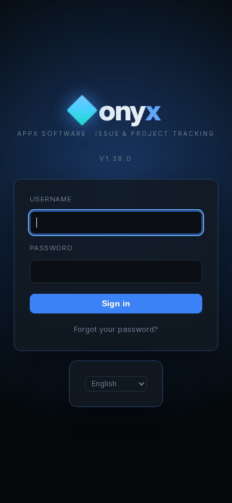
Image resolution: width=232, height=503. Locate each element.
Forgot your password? (116, 329)
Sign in (116, 303)
